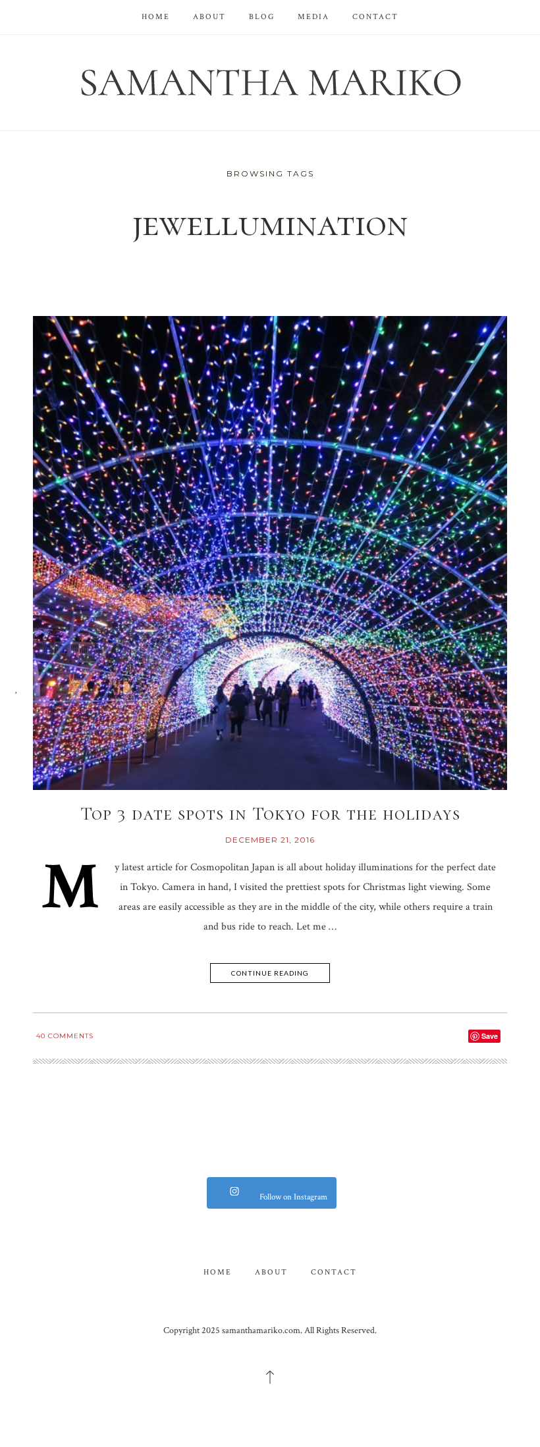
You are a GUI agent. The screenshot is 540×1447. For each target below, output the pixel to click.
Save (489, 1036)
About (209, 17)
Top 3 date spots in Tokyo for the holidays (270, 813)
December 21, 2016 (270, 840)
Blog (262, 17)
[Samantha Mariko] (270, 81)
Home (156, 17)
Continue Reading (270, 973)
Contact (375, 17)
